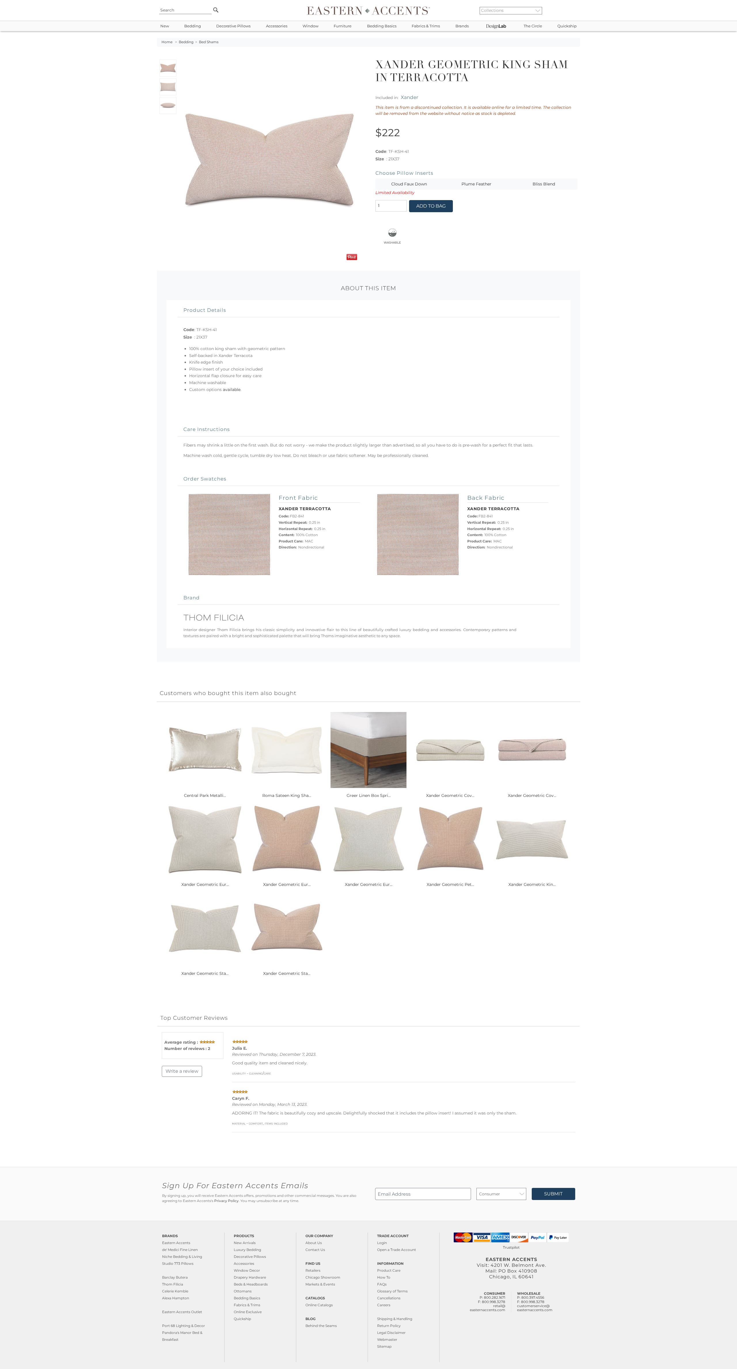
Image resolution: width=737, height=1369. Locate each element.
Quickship (567, 26)
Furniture (343, 26)
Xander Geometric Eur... (205, 884)
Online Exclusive (248, 1312)
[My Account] (571, 10)
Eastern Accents (176, 1243)
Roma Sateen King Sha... (286, 795)
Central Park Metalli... (205, 795)
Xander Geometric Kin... (532, 884)
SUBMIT (553, 1194)
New (164, 26)
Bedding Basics (381, 26)
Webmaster (387, 1339)
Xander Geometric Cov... (450, 795)
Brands (462, 26)
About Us (313, 1243)
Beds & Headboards (251, 1284)
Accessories (276, 26)
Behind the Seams (321, 1326)
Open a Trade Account (396, 1250)
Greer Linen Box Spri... (369, 795)
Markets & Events (320, 1284)
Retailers (312, 1270)
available (231, 389)
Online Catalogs (319, 1305)
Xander (409, 97)
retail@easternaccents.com (487, 1308)
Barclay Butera (175, 1277)
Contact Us (315, 1250)
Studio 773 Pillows (177, 1263)
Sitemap (384, 1346)
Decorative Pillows (233, 26)
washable (392, 242)
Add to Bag (431, 206)
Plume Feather (476, 184)
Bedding (192, 26)
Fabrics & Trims (426, 26)
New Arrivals (245, 1243)
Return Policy (389, 1326)
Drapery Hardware (250, 1277)
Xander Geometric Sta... (205, 973)
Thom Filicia (172, 1284)
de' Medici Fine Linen (180, 1250)
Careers (383, 1305)
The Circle (533, 26)
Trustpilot (511, 1247)
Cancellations (388, 1298)
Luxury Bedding (247, 1250)
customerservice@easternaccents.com (534, 1308)
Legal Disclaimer (391, 1332)
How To (383, 1277)
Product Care (388, 1270)
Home (167, 42)
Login (382, 1243)
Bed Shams (209, 42)
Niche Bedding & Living (182, 1256)
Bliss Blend (544, 184)
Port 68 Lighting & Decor (183, 1326)
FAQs (382, 1284)
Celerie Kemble (175, 1291)
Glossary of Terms (392, 1291)
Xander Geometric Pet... (450, 884)
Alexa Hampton (175, 1298)
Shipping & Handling (394, 1319)
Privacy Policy (226, 1201)
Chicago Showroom (322, 1277)
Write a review (182, 1071)
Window (310, 26)
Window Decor (247, 1270)
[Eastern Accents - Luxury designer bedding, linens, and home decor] (368, 10)
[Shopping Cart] (576, 10)
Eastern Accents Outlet (182, 1312)
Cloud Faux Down (409, 184)
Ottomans (243, 1291)
